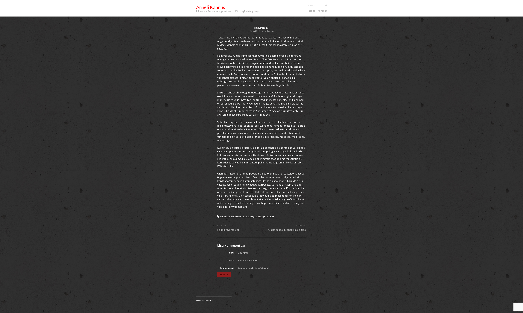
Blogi (311, 10)
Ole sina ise (225, 216)
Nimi (231, 252)
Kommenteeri (227, 268)
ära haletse (236, 216)
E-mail (230, 260)
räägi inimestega (257, 216)
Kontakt (322, 10)
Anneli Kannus (210, 7)
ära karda (269, 216)
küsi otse (246, 216)
